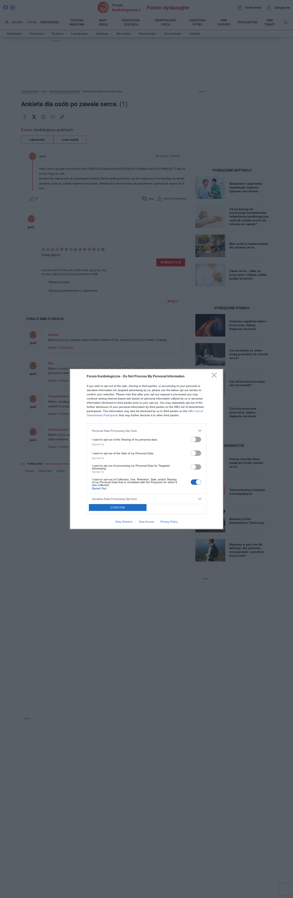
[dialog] (146, 449)
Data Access (146, 521)
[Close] (215, 376)
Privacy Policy (169, 521)
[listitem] (146, 431)
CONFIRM (117, 507)
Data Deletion (124, 521)
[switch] (196, 439)
